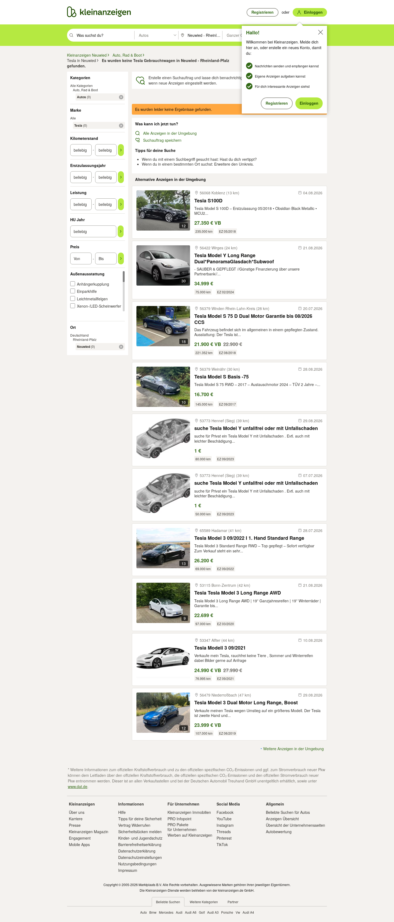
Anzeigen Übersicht (282, 818)
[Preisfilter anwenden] (121, 258)
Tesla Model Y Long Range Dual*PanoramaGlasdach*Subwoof (234, 258)
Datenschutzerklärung (136, 851)
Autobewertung (279, 831)
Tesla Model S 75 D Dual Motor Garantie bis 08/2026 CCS (253, 319)
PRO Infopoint (179, 818)
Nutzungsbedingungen (137, 863)
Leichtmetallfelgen (92, 298)
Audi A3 (213, 912)
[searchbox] (105, 35)
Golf (202, 912)
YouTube (224, 818)
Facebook (225, 812)
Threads (224, 831)
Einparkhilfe (87, 291)
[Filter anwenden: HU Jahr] (121, 231)
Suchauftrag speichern (162, 140)
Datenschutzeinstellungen (140, 857)
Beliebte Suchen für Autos (288, 812)
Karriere (76, 818)
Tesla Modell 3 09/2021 (220, 648)
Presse (75, 825)
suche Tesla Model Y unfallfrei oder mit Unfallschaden (256, 428)
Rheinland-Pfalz (84, 339)
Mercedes (166, 912)
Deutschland (79, 335)
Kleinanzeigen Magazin (88, 831)
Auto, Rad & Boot (85, 90)
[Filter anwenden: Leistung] (121, 204)
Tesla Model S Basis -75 (221, 377)
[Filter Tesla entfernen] (121, 125)
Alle (73, 118)
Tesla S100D (208, 201)
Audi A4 (248, 912)
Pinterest (224, 838)
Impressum (127, 870)
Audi (179, 912)
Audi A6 (190, 912)
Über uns (76, 812)
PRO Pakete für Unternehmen (182, 827)
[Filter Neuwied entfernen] (121, 347)
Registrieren (277, 103)
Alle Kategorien (81, 85)
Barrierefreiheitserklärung (139, 844)
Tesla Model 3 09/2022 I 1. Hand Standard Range (249, 538)
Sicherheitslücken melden (140, 831)
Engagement (80, 838)
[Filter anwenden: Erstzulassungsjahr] (121, 177)
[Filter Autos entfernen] (121, 97)
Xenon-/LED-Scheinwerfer (99, 306)
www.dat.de (77, 786)
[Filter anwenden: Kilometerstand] (121, 150)
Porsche (227, 912)
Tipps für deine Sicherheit (140, 818)
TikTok (222, 844)
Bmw (153, 912)
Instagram (225, 825)
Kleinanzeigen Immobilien (189, 812)
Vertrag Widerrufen (134, 825)
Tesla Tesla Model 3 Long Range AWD (237, 593)
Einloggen (309, 103)
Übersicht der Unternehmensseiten (295, 825)
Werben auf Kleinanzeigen (190, 835)
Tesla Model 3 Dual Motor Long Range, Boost (246, 702)
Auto (143, 912)
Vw (238, 912)
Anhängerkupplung (93, 284)
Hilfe (122, 812)
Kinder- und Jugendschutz (140, 838)
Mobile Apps (79, 844)
